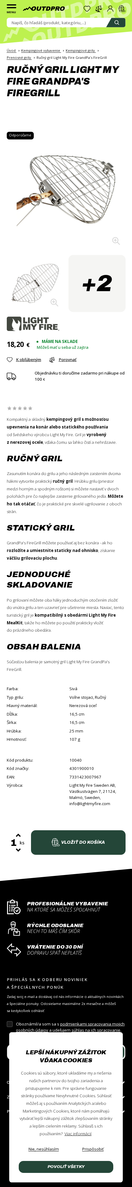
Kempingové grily (81, 50)
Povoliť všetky (66, 1166)
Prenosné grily (19, 57)
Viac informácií (77, 1133)
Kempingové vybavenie (41, 50)
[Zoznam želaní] (87, 8)
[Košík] (122, 8)
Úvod (12, 50)
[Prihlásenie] (110, 8)
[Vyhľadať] (116, 22)
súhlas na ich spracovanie (96, 1030)
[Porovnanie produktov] (98, 8)
